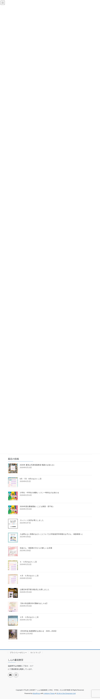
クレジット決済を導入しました (32, 520)
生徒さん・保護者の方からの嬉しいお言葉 (36, 548)
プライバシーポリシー (18, 653)
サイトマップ (35, 653)
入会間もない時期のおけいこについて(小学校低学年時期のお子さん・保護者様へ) (51, 534)
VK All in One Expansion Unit (66, 693)
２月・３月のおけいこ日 (29, 617)
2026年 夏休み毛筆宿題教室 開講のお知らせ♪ (37, 465)
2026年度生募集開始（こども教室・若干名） (37, 506)
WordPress (36, 693)
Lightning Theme (49, 693)
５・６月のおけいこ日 (28, 562)
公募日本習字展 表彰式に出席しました (34, 589)
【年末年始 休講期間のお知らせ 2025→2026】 (38, 631)
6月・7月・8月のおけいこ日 (30, 479)
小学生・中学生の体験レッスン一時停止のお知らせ (39, 493)
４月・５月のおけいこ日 (29, 576)
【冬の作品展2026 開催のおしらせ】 (34, 603)
